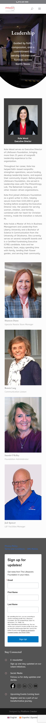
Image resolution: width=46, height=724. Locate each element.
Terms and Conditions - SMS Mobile (21, 549)
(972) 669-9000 (23, 2)
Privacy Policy (11, 546)
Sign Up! (23, 639)
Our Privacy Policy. (24, 632)
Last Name (13, 604)
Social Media (16, 673)
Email (10, 580)
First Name (13, 592)
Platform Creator (29, 711)
